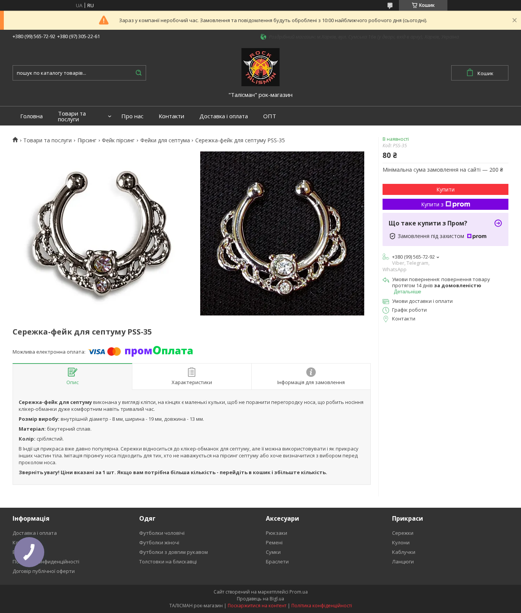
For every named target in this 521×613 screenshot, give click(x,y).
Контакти (171, 116)
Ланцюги (403, 561)
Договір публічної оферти (44, 571)
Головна (31, 116)
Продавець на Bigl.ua (260, 598)
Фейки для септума (165, 140)
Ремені (274, 542)
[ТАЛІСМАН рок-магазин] (260, 66)
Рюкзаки (276, 532)
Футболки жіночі (159, 542)
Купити (445, 189)
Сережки (402, 532)
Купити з (432, 204)
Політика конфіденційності (321, 605)
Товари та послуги (72, 116)
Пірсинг (86, 140)
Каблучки (403, 552)
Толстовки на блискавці (168, 561)
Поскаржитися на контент (257, 605)
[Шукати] (138, 72)
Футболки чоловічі (162, 532)
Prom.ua (298, 592)
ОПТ (269, 116)
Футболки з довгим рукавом (173, 552)
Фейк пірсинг (118, 140)
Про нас (132, 116)
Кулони (401, 542)
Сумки (273, 552)
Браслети (277, 561)
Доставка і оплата (223, 116)
